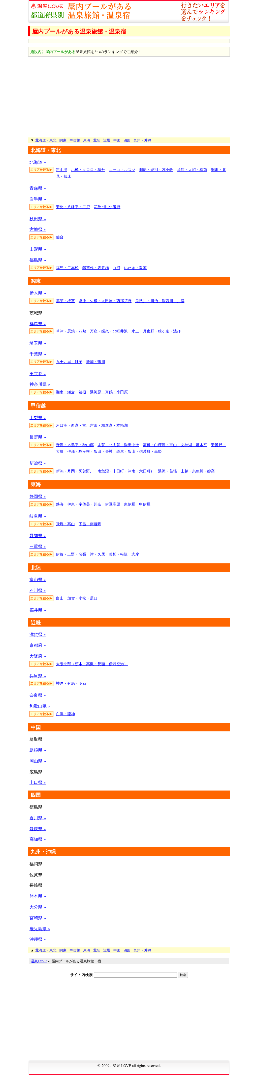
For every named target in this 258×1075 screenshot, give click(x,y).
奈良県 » (37, 695)
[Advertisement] (129, 97)
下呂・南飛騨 (90, 523)
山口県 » (37, 782)
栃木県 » (37, 293)
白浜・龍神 (65, 713)
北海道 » (37, 162)
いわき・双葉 (135, 267)
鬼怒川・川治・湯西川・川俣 (159, 300)
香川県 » (37, 818)
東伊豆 (129, 504)
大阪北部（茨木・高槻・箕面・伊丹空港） (92, 663)
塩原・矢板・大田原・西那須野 (105, 300)
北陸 (96, 140)
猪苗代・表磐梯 (95, 267)
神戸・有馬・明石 (71, 683)
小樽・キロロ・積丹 (88, 169)
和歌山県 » (39, 706)
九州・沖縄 (142, 140)
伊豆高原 (112, 504)
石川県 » (37, 590)
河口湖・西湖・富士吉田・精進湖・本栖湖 (92, 425)
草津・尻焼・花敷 (71, 330)
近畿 (106, 140)
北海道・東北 (45, 140)
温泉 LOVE (122, 1065)
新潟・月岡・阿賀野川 (75, 470)
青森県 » (37, 188)
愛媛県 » (37, 828)
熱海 (59, 504)
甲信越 (75, 140)
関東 (63, 140)
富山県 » (37, 579)
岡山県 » (37, 761)
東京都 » (37, 373)
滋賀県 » (37, 634)
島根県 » (37, 750)
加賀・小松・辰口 (82, 598)
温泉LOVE (39, 961)
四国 (127, 140)
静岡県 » (37, 496)
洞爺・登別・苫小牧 (156, 169)
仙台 (59, 237)
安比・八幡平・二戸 (73, 206)
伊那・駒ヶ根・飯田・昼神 (90, 451)
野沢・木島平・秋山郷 (75, 444)
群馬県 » (37, 323)
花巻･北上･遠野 (107, 206)
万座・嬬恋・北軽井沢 (109, 330)
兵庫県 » (37, 676)
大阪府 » (37, 656)
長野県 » (37, 437)
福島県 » (37, 260)
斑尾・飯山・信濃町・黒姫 (139, 451)
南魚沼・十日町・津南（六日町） (126, 470)
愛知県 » (37, 535)
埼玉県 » (37, 343)
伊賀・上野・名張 (71, 554)
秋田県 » (37, 219)
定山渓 (61, 169)
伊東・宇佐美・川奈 (84, 504)
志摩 (135, 554)
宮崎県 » (37, 918)
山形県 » (37, 249)
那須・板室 (65, 300)
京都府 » (37, 645)
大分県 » (37, 907)
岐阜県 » (37, 516)
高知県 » (37, 839)
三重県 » (37, 546)
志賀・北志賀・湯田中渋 (118, 444)
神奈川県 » (39, 384)
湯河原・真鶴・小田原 (109, 391)
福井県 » (37, 610)
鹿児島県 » (39, 928)
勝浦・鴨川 (95, 361)
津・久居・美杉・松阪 (109, 554)
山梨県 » (37, 417)
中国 (116, 140)
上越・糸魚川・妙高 (198, 470)
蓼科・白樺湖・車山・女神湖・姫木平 (175, 444)
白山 (59, 598)
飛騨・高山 (65, 523)
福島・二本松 (67, 267)
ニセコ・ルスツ (122, 169)
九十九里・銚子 (69, 361)
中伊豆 (144, 504)
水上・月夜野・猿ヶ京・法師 (156, 330)
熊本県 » (37, 896)
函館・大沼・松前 (192, 169)
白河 (116, 267)
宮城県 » (37, 229)
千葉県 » (37, 354)
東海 (86, 140)
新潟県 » (37, 463)
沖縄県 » (37, 939)
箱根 (82, 391)
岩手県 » (37, 199)
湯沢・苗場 (167, 470)
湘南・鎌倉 (65, 391)
